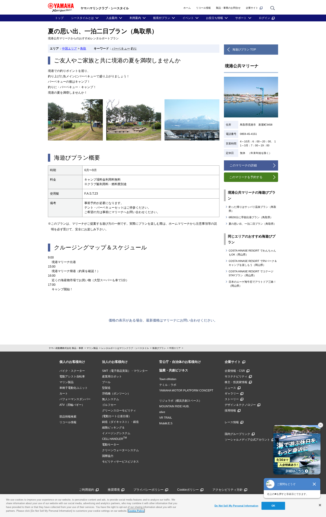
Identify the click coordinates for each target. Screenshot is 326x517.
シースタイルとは (82, 17)
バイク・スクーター (72, 370)
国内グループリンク (237, 433)
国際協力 (107, 455)
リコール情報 (203, 7)
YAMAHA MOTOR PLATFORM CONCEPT (186, 390)
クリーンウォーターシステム (120, 450)
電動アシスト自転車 (72, 376)
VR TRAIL (165, 417)
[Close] (320, 505)
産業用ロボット (112, 376)
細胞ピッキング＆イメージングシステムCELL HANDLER (116, 433)
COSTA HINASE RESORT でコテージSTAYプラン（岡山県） (251, 273)
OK (273, 505)
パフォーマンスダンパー (75, 399)
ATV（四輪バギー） (72, 404)
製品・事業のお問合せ (228, 7)
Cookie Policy (136, 510)
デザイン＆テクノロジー (240, 404)
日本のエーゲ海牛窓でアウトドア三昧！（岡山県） (252, 283)
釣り (134, 48)
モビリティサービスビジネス (120, 461)
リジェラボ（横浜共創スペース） (180, 400)
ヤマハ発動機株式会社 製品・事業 (66, 348)
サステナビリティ (236, 376)
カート (63, 393)
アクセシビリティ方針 (227, 489)
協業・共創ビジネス (173, 370)
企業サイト (252, 7)
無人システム (110, 399)
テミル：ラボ (167, 384)
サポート (241, 17)
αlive (162, 412)
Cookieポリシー (188, 489)
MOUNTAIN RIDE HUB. (174, 406)
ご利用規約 (86, 489)
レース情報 (232, 422)
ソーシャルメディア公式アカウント (247, 439)
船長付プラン (161, 17)
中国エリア (69, 48)
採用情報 (230, 410)
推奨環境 (114, 489)
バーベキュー (121, 48)
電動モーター (110, 444)
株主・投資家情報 (236, 382)
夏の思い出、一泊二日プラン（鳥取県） (252, 223)
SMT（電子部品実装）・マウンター (125, 370)
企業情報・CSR (235, 370)
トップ (59, 17)
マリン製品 (92, 348)
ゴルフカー (109, 404)
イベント (188, 17)
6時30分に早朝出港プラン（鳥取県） (251, 217)
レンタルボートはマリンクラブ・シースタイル (125, 348)
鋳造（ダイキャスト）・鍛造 (120, 421)
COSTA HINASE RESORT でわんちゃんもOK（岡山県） (252, 252)
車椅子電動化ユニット (73, 387)
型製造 (106, 387)
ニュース (230, 387)
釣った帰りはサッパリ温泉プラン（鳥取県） (252, 208)
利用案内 (135, 17)
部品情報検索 (67, 416)
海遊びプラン (159, 348)
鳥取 (83, 48)
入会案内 (111, 17)
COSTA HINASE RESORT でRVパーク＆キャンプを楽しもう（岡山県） (253, 262)
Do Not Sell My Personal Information (236, 505)
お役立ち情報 (214, 17)
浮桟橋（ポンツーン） (116, 393)
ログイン (264, 17)
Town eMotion (167, 379)
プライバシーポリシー (148, 489)
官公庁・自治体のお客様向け (180, 362)
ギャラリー (232, 393)
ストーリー (232, 399)
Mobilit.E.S (165, 423)
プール (106, 382)
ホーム (187, 7)
